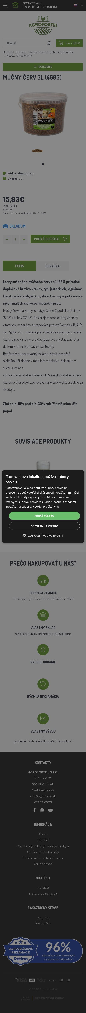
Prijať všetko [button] (44, 515)
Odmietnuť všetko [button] (44, 526)
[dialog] (43, 506)
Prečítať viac (51, 506)
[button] (43, 535)
